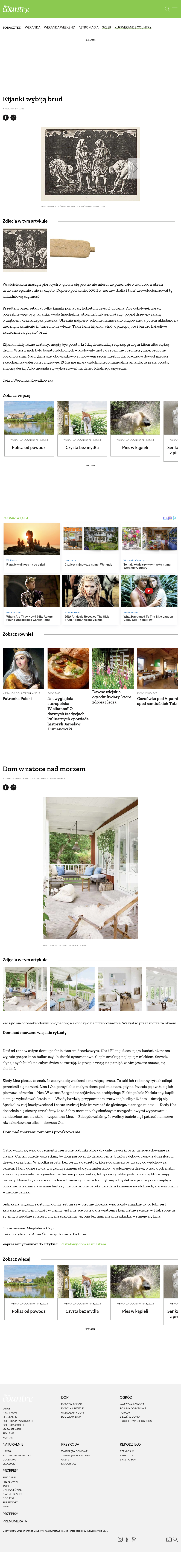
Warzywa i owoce (132, 1404)
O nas (6, 1408)
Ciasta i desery (12, 1494)
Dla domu (9, 1459)
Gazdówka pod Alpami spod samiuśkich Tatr (157, 701)
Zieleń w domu (130, 1416)
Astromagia (89, 27)
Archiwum (10, 1412)
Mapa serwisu (12, 1429)
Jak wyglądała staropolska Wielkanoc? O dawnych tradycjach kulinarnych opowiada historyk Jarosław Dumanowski (68, 714)
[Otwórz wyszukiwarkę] (167, 9)
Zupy (6, 1485)
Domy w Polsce (147, 693)
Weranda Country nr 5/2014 (29, 439)
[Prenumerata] (169, 1539)
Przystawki (10, 1481)
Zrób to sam (128, 1459)
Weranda (32, 27)
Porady (125, 1412)
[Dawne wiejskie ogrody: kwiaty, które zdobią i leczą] (113, 669)
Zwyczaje (54, 693)
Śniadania (10, 1477)
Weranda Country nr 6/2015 (21, 693)
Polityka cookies (14, 1425)
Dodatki (8, 1498)
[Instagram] (120, 1539)
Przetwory (10, 1502)
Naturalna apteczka (17, 1455)
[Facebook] (127, 1539)
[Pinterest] (134, 1539)
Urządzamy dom (72, 1412)
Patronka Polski (17, 698)
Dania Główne (12, 1489)
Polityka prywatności (18, 1420)
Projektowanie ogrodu (136, 1420)
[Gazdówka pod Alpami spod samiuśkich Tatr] (158, 669)
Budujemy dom (71, 1416)
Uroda (7, 1451)
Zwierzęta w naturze (75, 1455)
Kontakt (8, 1437)
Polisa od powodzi (29, 447)
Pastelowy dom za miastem (83, 1244)
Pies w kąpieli (135, 447)
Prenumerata (15, 1521)
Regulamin (10, 1416)
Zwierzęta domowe (74, 1451)
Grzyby (66, 1459)
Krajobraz (68, 1463)
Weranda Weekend (59, 27)
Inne (6, 1506)
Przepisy (10, 1514)
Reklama (8, 1433)
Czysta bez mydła (82, 447)
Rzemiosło (127, 1451)
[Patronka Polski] (23, 669)
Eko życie (9, 1463)
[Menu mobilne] (174, 9)
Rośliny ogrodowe (133, 1408)
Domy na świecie (72, 1408)
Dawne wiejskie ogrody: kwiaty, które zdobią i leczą (111, 697)
